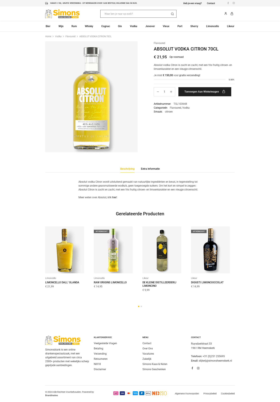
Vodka (58, 36)
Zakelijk (146, 358)
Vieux (166, 26)
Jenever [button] (150, 26)
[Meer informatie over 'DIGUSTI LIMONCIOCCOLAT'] (206, 268)
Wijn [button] (61, 26)
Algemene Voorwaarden (187, 393)
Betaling (98, 348)
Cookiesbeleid (228, 393)
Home (48, 36)
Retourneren (101, 358)
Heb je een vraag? (192, 3)
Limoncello (212, 26)
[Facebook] (192, 369)
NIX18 (97, 364)
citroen (169, 111)
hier (114, 197)
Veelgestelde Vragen (105, 343)
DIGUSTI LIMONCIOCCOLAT (207, 282)
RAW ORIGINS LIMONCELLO (110, 282)
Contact (211, 3)
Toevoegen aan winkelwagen (202, 91)
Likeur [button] (230, 26)
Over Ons (147, 348)
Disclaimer (100, 369)
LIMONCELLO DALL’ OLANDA (62, 282)
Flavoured (70, 36)
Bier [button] (48, 26)
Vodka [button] (133, 26)
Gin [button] (120, 26)
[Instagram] (198, 369)
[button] (60, 268)
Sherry (194, 26)
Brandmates (51, 395)
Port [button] (179, 26)
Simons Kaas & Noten (154, 364)
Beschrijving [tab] (127, 168)
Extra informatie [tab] (150, 168)
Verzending (100, 353)
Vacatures (148, 353)
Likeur (145, 278)
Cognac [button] (105, 26)
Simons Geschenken (154, 369)
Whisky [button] (89, 26)
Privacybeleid (210, 393)
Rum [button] (74, 26)
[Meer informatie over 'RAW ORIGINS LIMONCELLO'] (109, 268)
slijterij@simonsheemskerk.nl (215, 360)
